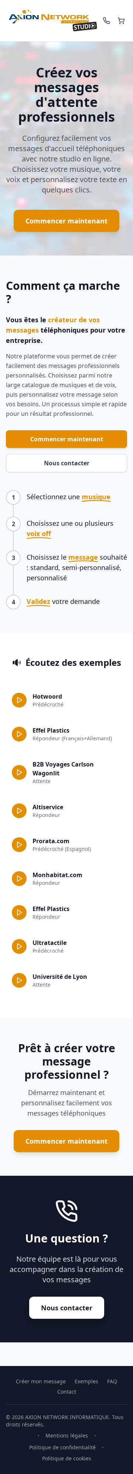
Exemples (86, 1381)
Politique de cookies (66, 1458)
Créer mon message (41, 1381)
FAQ (112, 1381)
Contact (66, 1391)
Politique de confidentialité (62, 1447)
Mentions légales (66, 1435)
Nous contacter (66, 463)
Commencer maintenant (66, 220)
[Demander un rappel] (106, 21)
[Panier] (121, 21)
